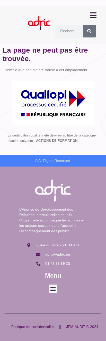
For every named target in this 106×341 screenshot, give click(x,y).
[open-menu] (93, 16)
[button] (53, 289)
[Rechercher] (89, 31)
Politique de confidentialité (32, 327)
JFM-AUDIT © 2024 (82, 327)
